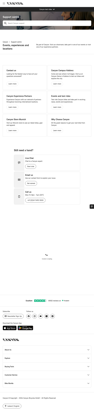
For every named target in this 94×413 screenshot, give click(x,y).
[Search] (5, 23)
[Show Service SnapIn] (92, 206)
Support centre (11, 17)
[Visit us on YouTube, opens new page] (40, 316)
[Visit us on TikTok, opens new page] (52, 316)
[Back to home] (15, 3)
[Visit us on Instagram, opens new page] (34, 316)
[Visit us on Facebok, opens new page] (28, 316)
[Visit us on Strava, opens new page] (46, 316)
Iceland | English (13, 406)
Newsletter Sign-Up (14, 316)
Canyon (5, 42)
